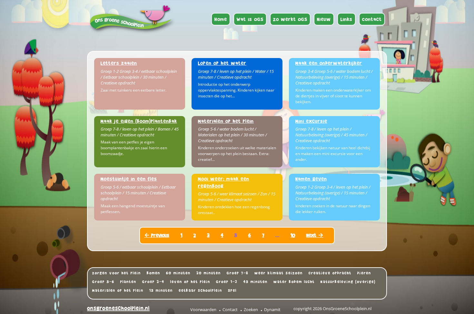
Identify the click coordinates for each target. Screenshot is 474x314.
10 (293, 235)
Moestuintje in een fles (129, 179)
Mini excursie (311, 121)
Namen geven (311, 179)
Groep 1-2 (227, 282)
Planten (128, 282)
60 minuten (178, 273)
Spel (232, 290)
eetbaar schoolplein (200, 290)
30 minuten (208, 273)
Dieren (364, 273)
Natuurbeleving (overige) (348, 282)
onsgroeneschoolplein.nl (118, 308)
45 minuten (255, 282)
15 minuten (161, 290)
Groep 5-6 (103, 282)
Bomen (153, 273)
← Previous (156, 235)
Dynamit (272, 309)
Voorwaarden (203, 309)
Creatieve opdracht (330, 273)
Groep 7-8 (238, 273)
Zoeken (251, 309)
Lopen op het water (222, 63)
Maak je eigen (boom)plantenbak (139, 121)
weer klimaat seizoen (278, 273)
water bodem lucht (294, 282)
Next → (314, 235)
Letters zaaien (119, 63)
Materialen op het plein (226, 121)
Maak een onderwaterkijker (328, 63)
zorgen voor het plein (116, 273)
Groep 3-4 (153, 282)
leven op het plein (190, 282)
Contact (230, 309)
